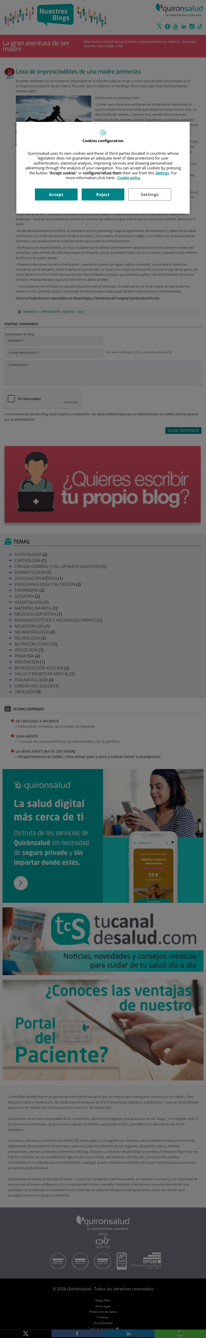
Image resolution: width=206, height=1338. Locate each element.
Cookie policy (128, 177)
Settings (150, 194)
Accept (56, 194)
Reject (103, 194)
